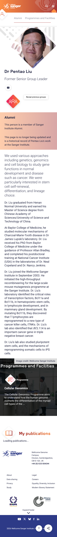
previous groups (39, 97)
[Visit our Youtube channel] (19, 519)
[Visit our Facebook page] (34, 519)
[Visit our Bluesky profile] (29, 519)
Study (9, 487)
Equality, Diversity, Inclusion (43, 483)
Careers (35, 479)
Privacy (10, 483)
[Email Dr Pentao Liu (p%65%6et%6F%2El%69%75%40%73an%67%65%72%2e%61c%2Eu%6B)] (8, 88)
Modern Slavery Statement (43, 487)
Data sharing (12, 479)
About (9, 475)
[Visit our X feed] (24, 519)
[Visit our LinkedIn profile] (38, 519)
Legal (34, 475)
